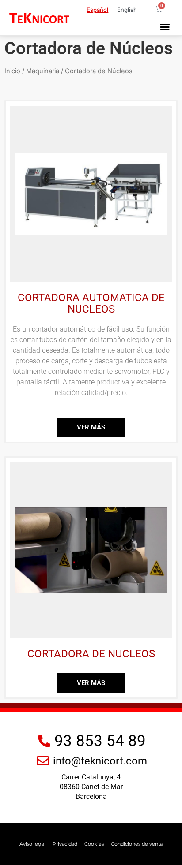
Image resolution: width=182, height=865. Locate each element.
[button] (165, 27)
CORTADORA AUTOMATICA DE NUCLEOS (91, 303)
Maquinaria (42, 71)
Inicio (12, 71)
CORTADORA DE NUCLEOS (91, 654)
